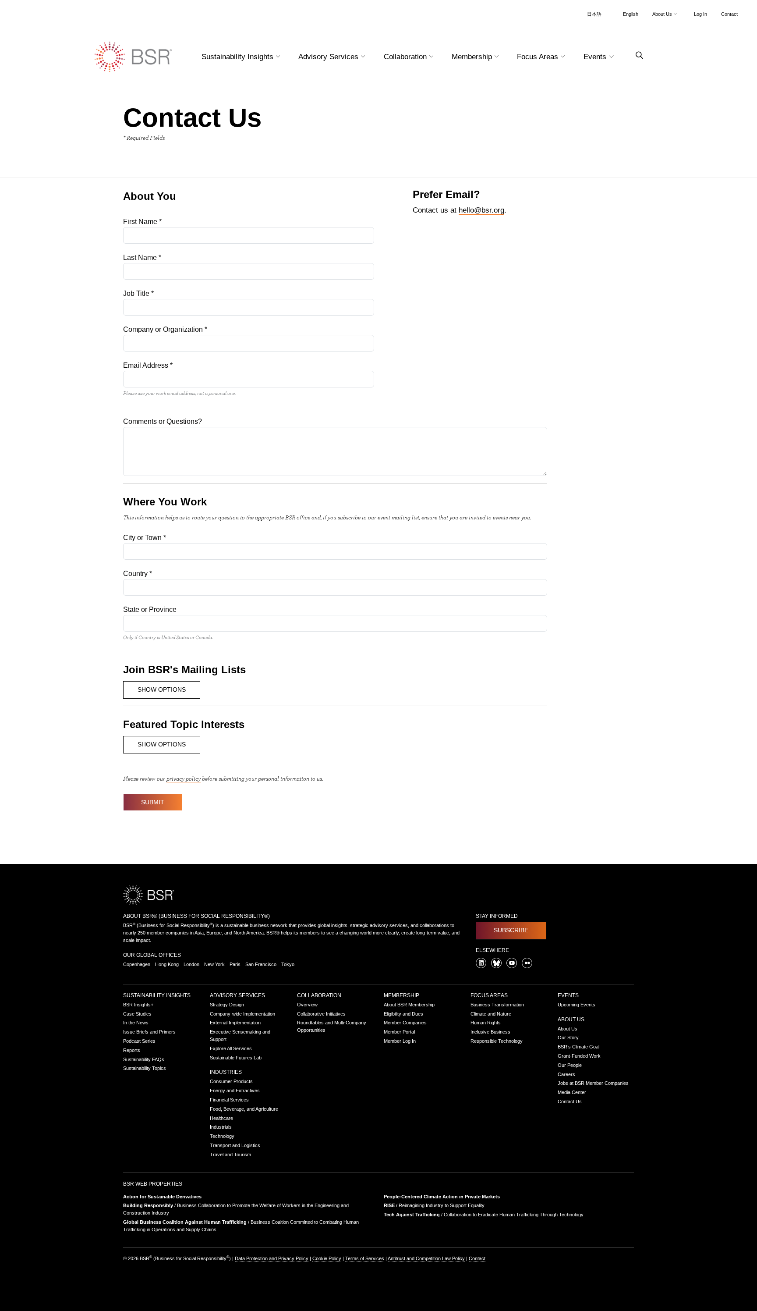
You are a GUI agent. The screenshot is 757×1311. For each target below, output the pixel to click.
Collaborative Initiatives (321, 1013)
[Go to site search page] (636, 55)
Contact (729, 14)
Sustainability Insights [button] (239, 57)
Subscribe (511, 930)
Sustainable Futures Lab (236, 1057)
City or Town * (144, 537)
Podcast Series (139, 1041)
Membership (401, 995)
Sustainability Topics (144, 1068)
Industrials (221, 1127)
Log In (700, 14)
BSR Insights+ (138, 1004)
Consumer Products (231, 1081)
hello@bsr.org (481, 210)
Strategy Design (227, 1004)
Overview (307, 1004)
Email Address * (148, 365)
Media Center (572, 1092)
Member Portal (399, 1031)
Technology (222, 1136)
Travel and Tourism (230, 1154)
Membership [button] (473, 57)
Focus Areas (489, 995)
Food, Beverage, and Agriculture (244, 1109)
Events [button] (596, 57)
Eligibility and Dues (403, 1013)
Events (568, 995)
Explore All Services (231, 1048)
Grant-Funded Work (579, 1056)
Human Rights (485, 1022)
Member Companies (405, 1022)
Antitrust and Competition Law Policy (426, 1258)
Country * (137, 573)
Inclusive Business (490, 1031)
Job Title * (138, 293)
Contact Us (570, 1101)
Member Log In (400, 1041)
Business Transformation (497, 1004)
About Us (571, 1019)
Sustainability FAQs (143, 1059)
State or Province (150, 609)
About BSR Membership (409, 1004)
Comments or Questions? (162, 421)
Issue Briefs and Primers (149, 1031)
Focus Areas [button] (538, 57)
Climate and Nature (490, 1013)
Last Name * (142, 257)
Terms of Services (364, 1258)
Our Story (568, 1037)
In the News (136, 1022)
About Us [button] (662, 14)
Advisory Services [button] (329, 57)
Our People (570, 1065)
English (630, 14)
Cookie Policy (326, 1258)
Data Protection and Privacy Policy (271, 1258)
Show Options (162, 689)
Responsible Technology (496, 1041)
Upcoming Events (576, 1004)
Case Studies (137, 1013)
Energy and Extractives (235, 1090)
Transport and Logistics (235, 1145)
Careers (566, 1074)
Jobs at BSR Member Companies (593, 1083)
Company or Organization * (165, 329)
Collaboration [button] (406, 57)
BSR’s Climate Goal (578, 1046)
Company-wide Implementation (242, 1013)
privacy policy (183, 778)
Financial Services (229, 1099)
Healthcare (221, 1118)
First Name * (142, 221)
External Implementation (235, 1022)
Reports (131, 1050)
